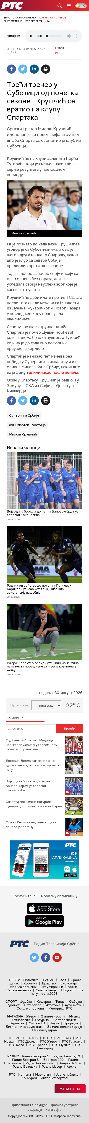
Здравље (17, 1023)
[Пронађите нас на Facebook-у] (45, 957)
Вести (14, 980)
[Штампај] (45, 69)
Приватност (19, 1105)
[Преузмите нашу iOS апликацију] (44, 908)
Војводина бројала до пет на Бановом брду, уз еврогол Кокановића (28, 785)
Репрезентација (37, 21)
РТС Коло (16, 1045)
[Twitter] (22, 69)
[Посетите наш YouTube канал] (57, 957)
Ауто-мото (73, 1005)
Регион (48, 980)
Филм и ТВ (37, 1023)
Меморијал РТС (60, 1008)
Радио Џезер (52, 1066)
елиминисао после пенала (53, 372)
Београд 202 (53, 1060)
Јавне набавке (67, 1074)
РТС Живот (49, 1041)
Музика (75, 1016)
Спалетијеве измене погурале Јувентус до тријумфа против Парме (34, 804)
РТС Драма (27, 1041)
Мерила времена (23, 987)
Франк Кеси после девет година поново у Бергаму (31, 824)
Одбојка (75, 1001)
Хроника (30, 983)
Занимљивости (53, 1016)
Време (73, 987)
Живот (31, 1016)
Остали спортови (30, 1008)
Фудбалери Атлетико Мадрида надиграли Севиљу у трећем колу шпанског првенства (31, 744)
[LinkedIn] (34, 69)
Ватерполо (33, 1005)
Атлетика (53, 1005)
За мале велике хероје (64, 1027)
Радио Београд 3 (25, 1060)
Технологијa (21, 1020)
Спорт (11, 1001)
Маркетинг (43, 1074)
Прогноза (19, 705)
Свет (62, 980)
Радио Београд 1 (35, 1056)
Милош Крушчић (23, 434)
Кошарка (44, 1001)
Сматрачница (46, 990)
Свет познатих (64, 1020)
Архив (71, 1066)
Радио (13, 1056)
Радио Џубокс (71, 1063)
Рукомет (13, 1005)
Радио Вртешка (25, 1066)
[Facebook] (11, 69)
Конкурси (29, 1078)
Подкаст (68, 990)
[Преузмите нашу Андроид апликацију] (44, 921)
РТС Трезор (38, 1045)
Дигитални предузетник (24, 1027)
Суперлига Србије (52, 17)
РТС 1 (20, 1038)
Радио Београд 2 (66, 1056)
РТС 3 (47, 1038)
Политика (31, 980)
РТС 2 (33, 1038)
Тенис (60, 1001)
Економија (68, 983)
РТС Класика (72, 1041)
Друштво (49, 983)
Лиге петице (12, 21)
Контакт (24, 1074)
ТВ (10, 1038)
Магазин (15, 1016)
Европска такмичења (19, 17)
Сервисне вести (18, 990)
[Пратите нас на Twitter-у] (34, 957)
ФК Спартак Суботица (27, 425)
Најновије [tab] (15, 718)
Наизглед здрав (44, 1030)
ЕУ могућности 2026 (57, 992)
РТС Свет (64, 1038)
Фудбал (26, 1001)
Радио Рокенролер (40, 1063)
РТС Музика (61, 1045)
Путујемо (42, 1020)
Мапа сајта (70, 1089)
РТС (12, 1074)
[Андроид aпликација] (44, 859)
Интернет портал (54, 1078)
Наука (54, 1023)
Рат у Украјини (51, 987)
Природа (71, 1023)
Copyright (39, 1105)
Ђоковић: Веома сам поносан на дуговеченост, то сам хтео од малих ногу (33, 765)
